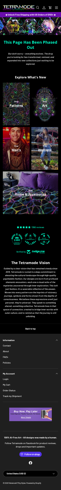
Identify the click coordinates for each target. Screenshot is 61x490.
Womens (44, 150)
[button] (50, 8)
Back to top (30, 329)
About (6, 351)
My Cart (6, 384)
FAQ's (5, 357)
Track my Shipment (12, 396)
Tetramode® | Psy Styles (17, 483)
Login (6, 379)
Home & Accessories (30, 194)
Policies (7, 362)
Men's (16, 150)
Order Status (9, 390)
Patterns (16, 105)
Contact (7, 345)
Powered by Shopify (33, 483)
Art (44, 105)
